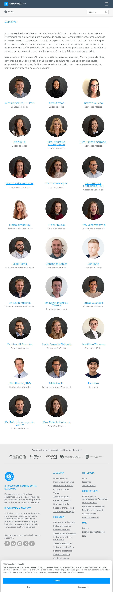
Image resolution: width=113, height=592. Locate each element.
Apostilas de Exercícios (93, 506)
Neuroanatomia (61, 504)
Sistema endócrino (62, 544)
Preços (85, 528)
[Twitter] (26, 543)
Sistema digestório (62, 551)
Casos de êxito (89, 514)
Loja (84, 536)
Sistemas (86, 482)
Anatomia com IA (90, 518)
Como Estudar (90, 491)
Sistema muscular (62, 526)
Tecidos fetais (88, 486)
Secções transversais (63, 508)
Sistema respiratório (63, 547)
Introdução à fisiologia (64, 522)
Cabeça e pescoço (62, 501)
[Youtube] (13, 543)
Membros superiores (63, 482)
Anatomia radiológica (63, 512)
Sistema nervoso (61, 530)
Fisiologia (58, 517)
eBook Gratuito (89, 503)
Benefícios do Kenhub (92, 510)
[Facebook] (7, 543)
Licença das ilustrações (93, 532)
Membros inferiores (63, 486)
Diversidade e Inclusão (17, 508)
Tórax (56, 493)
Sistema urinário (61, 555)
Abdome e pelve (61, 497)
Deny (29, 587)
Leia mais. (35, 502)
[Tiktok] (32, 543)
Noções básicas (60, 478)
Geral (85, 478)
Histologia (88, 473)
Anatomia (58, 473)
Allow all (56, 581)
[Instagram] (19, 543)
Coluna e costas (61, 489)
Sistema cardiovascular (64, 534)
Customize (82, 587)
